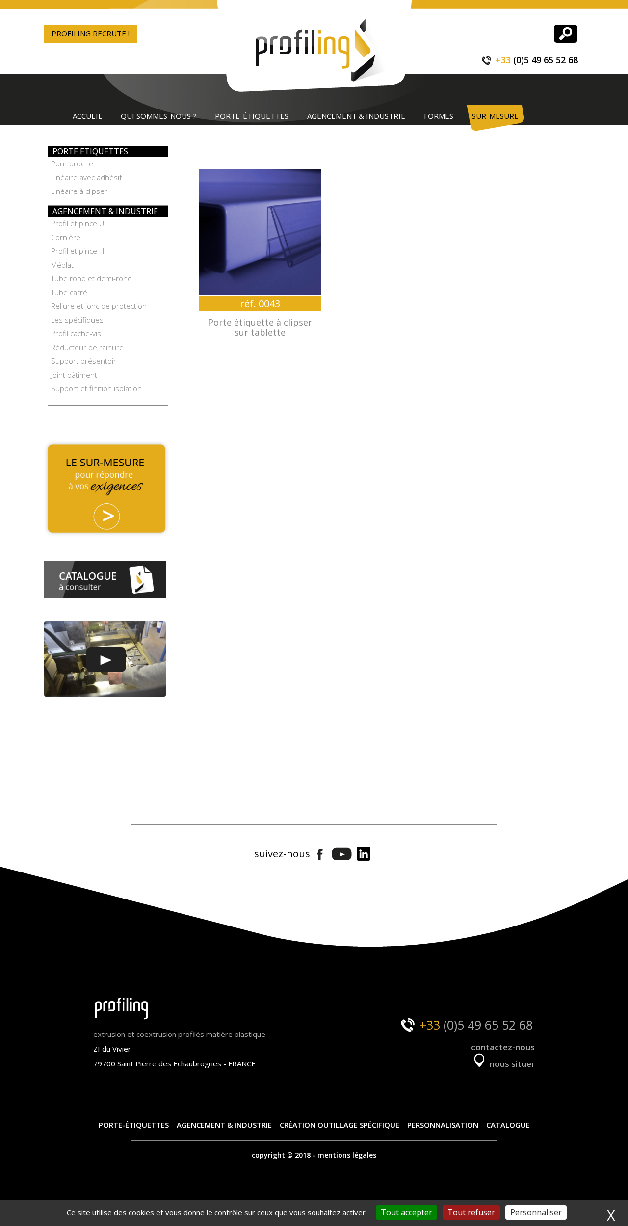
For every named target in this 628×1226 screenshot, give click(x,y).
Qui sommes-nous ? (158, 116)
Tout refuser (471, 1212)
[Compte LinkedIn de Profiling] (363, 854)
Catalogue (508, 1125)
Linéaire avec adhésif (86, 177)
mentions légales (346, 1155)
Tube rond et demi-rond (91, 278)
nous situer (511, 1063)
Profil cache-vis (76, 333)
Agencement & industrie (356, 116)
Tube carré (69, 292)
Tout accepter (406, 1212)
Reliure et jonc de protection (99, 306)
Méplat (62, 265)
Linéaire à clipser (79, 191)
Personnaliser (536, 1212)
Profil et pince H (77, 251)
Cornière (65, 237)
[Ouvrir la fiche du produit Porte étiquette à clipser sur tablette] (260, 232)
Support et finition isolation (96, 388)
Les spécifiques (77, 320)
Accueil (87, 116)
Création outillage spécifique (339, 1125)
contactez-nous (503, 1047)
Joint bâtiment (74, 375)
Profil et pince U (77, 223)
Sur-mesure (495, 116)
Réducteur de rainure (87, 347)
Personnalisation (442, 1125)
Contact (90, 143)
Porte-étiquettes (251, 116)
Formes (438, 116)
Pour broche (72, 163)
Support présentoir (83, 361)
